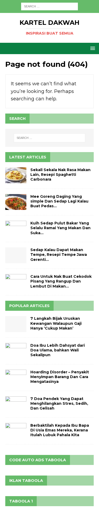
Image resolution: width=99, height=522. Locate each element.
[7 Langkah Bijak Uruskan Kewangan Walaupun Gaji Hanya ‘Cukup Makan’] (15, 324)
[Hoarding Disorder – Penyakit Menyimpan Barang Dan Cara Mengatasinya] (15, 377)
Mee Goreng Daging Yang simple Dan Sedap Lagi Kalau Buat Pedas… (59, 201)
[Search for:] (49, 6)
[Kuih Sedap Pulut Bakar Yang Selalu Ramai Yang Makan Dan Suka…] (15, 229)
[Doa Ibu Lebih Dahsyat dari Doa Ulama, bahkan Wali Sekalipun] (15, 351)
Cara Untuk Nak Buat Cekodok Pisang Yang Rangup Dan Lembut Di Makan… (61, 281)
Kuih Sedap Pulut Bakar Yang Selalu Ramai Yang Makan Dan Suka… (60, 228)
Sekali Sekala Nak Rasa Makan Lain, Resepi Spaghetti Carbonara (60, 174)
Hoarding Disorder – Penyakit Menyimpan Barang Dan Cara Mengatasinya (59, 377)
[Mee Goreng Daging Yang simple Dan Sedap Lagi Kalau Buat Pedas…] (15, 202)
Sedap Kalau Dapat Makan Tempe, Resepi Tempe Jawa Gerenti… (58, 254)
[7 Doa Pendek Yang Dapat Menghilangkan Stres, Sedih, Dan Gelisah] (15, 404)
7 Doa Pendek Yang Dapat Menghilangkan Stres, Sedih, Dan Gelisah (59, 403)
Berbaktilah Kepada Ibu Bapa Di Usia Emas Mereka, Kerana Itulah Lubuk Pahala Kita (59, 430)
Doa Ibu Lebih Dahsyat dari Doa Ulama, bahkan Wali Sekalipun (57, 350)
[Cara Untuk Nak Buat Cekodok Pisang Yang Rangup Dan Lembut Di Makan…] (15, 282)
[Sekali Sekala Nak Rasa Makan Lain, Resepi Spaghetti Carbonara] (15, 175)
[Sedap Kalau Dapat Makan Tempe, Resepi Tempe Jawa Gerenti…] (15, 255)
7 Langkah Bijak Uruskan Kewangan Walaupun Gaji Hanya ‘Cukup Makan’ (56, 323)
